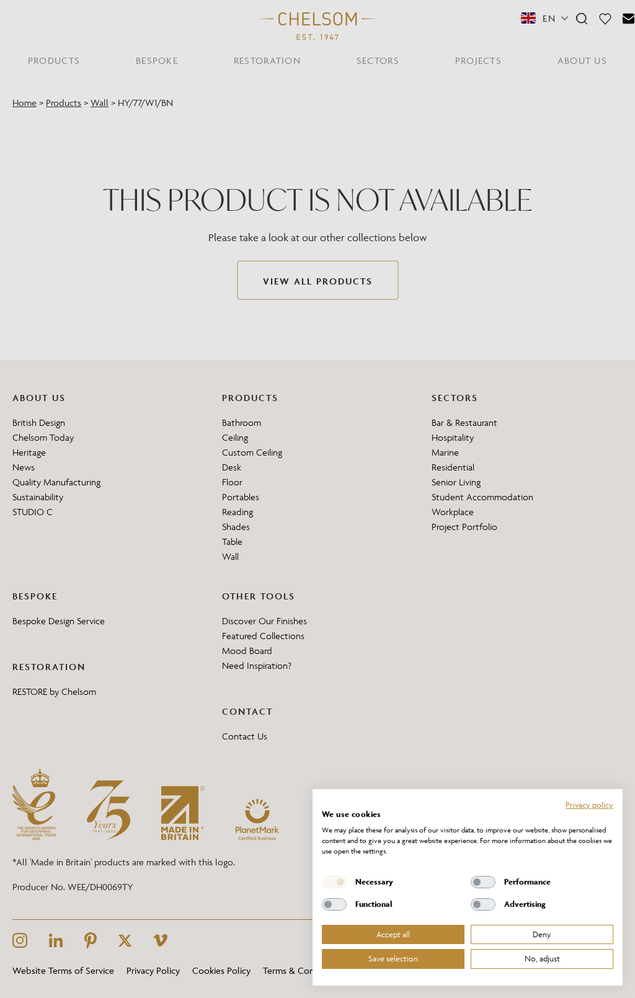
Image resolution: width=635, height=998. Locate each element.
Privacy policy (589, 805)
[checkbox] (334, 882)
